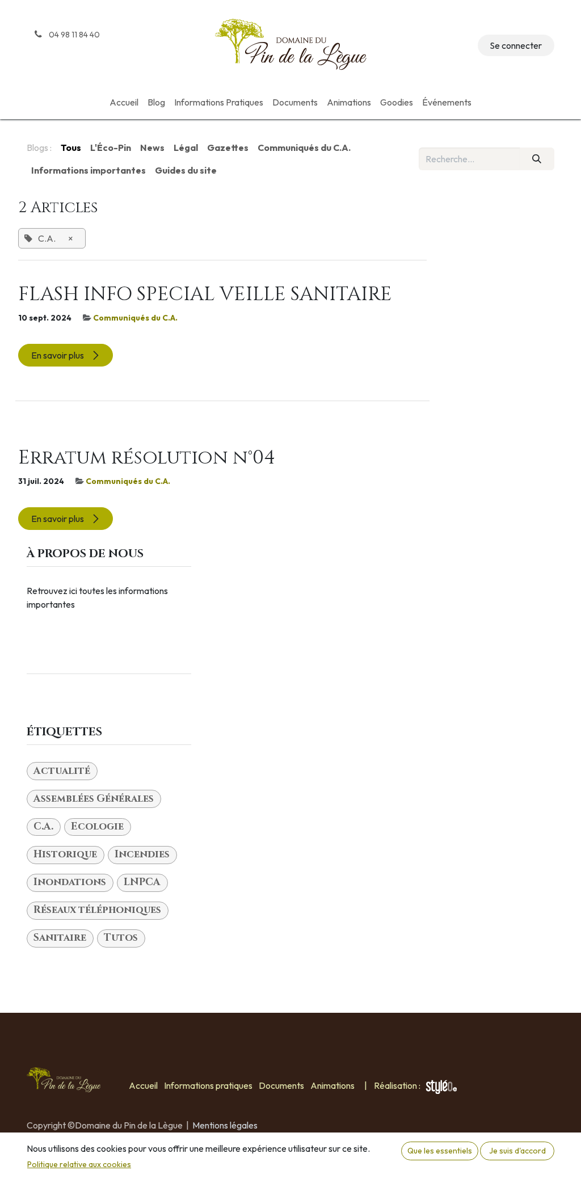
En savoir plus (58, 355)
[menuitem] (124, 102)
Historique (65, 854)
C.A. (43, 826)
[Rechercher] (537, 159)
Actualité (61, 771)
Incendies (142, 854)
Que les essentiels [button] (439, 1151)
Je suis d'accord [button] (517, 1151)
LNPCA (142, 882)
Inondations (69, 882)
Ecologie (97, 826)
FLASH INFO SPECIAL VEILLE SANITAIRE (205, 294)
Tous (71, 147)
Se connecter (516, 45)
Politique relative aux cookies (79, 1164)
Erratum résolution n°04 (146, 458)
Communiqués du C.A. (135, 318)
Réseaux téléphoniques (97, 910)
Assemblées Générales (93, 799)
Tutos (121, 938)
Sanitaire (59, 938)
